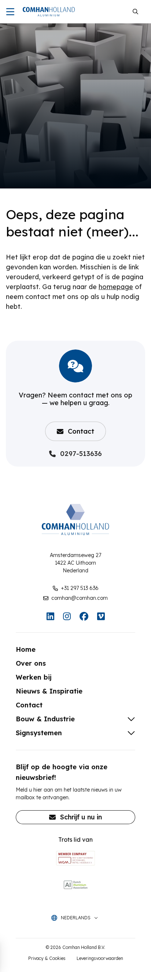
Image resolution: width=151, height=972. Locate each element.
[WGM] (75, 858)
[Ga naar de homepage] (49, 11)
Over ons (31, 663)
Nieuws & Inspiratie (49, 691)
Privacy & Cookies (47, 958)
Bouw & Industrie (45, 719)
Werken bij (34, 677)
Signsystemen (39, 733)
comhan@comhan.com (79, 598)
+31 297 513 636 (80, 588)
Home (26, 649)
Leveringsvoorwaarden (100, 958)
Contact (81, 431)
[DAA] (75, 884)
